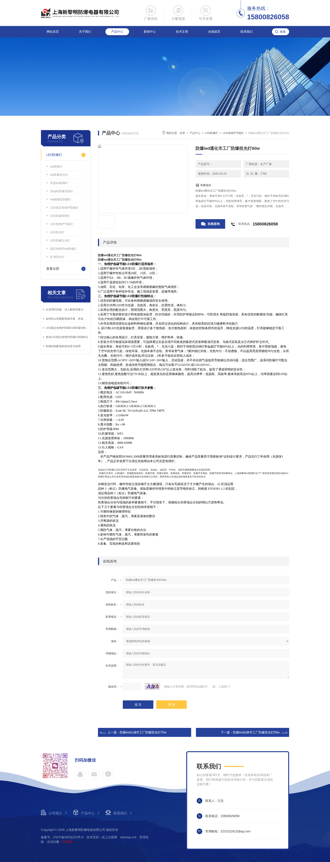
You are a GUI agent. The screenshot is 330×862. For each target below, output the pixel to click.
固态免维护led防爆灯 (63, 248)
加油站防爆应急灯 (61, 191)
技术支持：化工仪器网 (102, 837)
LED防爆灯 (54, 155)
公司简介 (55, 813)
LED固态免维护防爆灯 (64, 207)
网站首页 (53, 31)
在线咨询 (214, 223)
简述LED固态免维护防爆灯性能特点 (67, 337)
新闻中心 (150, 31)
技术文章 (182, 31)
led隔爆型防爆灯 (60, 199)
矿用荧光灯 (57, 256)
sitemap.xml (128, 837)
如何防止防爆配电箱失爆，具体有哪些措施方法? (67, 318)
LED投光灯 (57, 232)
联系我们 (246, 31)
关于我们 (85, 31)
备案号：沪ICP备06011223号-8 (62, 837)
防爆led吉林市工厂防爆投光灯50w (256, 732)
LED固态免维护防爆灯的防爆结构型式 (67, 327)
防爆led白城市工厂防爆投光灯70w (143, 732)
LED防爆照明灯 (60, 215)
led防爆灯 (56, 166)
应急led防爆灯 (59, 183)
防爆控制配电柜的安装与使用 (63, 346)
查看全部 (52, 269)
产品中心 (117, 31)
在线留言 (214, 31)
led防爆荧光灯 (59, 174)
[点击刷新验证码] (152, 686)
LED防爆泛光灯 (60, 240)
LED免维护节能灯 (61, 224)
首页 (182, 132)
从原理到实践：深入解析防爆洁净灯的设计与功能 (67, 309)
